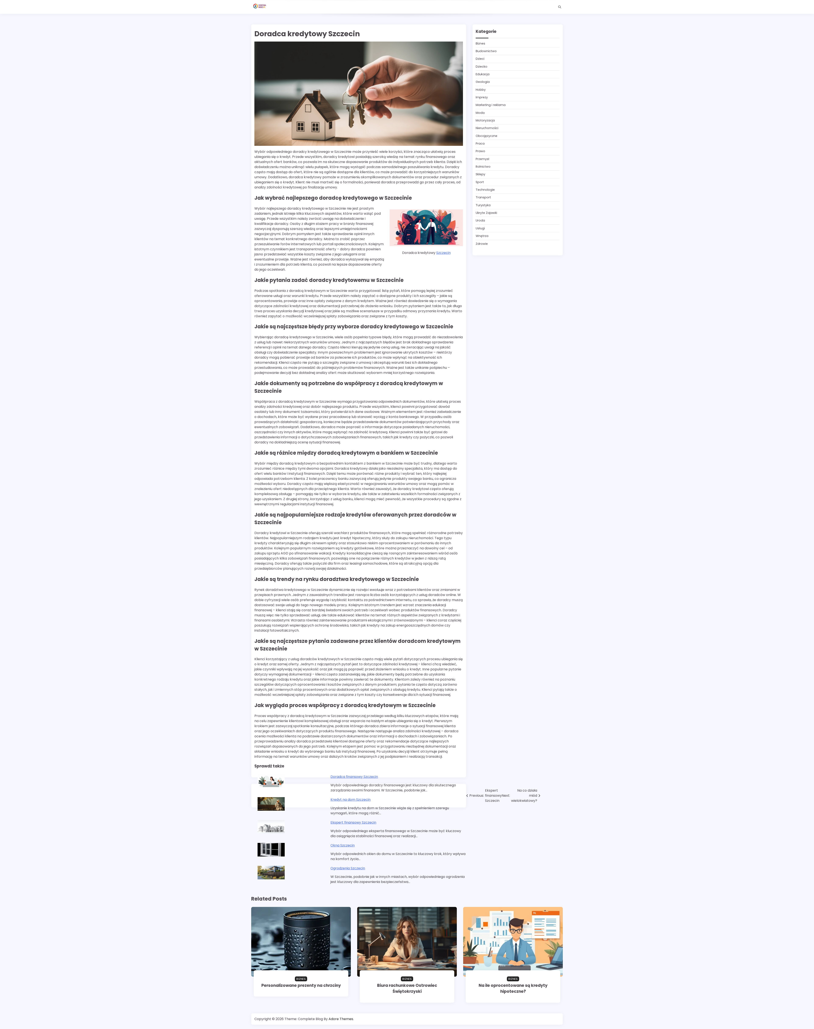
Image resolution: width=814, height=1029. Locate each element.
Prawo (480, 151)
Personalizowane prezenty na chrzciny (301, 985)
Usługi (480, 228)
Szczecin (443, 252)
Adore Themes (341, 1018)
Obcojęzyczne (486, 136)
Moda (480, 113)
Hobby (481, 90)
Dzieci (480, 59)
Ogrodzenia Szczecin (347, 868)
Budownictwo (486, 51)
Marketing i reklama (491, 105)
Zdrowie (482, 244)
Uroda (480, 221)
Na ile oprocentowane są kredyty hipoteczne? (513, 988)
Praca (480, 143)
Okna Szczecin (342, 845)
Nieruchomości (487, 128)
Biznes (480, 43)
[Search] (559, 7)
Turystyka (483, 205)
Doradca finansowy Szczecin (354, 776)
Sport (480, 182)
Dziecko (481, 66)
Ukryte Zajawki (486, 213)
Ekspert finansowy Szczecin (353, 822)
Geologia (483, 82)
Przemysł (482, 159)
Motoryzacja (485, 120)
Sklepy (480, 174)
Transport (483, 197)
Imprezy (482, 97)
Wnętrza (482, 236)
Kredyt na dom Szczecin (350, 799)
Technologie (485, 190)
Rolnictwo (483, 166)
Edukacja (482, 74)
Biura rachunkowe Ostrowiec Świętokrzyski (407, 988)
